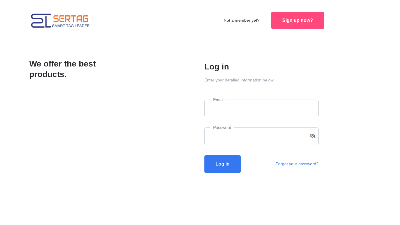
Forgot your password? (297, 163)
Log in (223, 163)
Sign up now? (297, 20)
